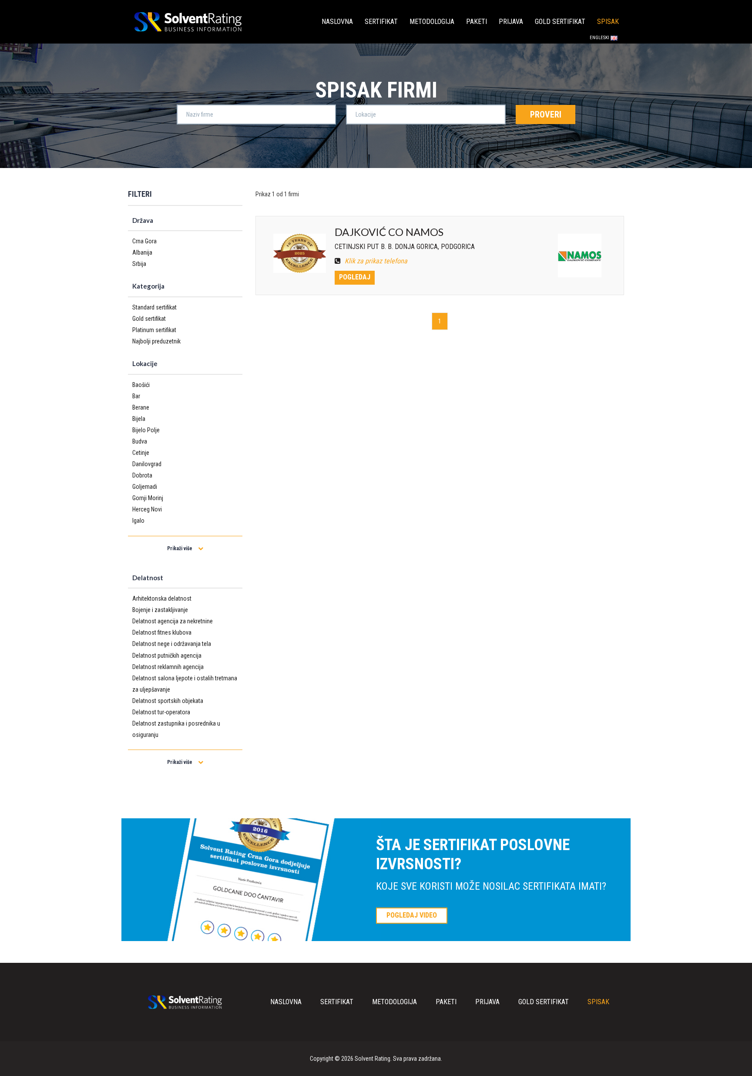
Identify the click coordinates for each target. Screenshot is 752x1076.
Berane (140, 407)
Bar (136, 396)
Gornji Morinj (147, 497)
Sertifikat (381, 21)
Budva (139, 441)
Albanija (142, 252)
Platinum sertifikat (154, 329)
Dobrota (142, 475)
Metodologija (432, 21)
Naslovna (337, 21)
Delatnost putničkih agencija (166, 655)
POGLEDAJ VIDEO (411, 915)
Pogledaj (354, 277)
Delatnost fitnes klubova (161, 632)
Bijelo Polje (146, 430)
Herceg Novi (147, 509)
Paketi (476, 21)
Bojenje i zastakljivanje (160, 609)
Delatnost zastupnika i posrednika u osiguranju (176, 729)
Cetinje (140, 452)
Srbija (139, 263)
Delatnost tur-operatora (161, 712)
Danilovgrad (146, 464)
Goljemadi (144, 486)
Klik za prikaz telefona (375, 261)
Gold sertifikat (560, 21)
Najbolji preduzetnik (156, 341)
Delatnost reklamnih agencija (168, 666)
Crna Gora (144, 241)
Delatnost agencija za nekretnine (172, 621)
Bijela (138, 418)
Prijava (511, 21)
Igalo (138, 520)
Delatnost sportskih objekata (167, 700)
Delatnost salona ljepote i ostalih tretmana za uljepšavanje (184, 684)
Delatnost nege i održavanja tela (171, 643)
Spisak (608, 21)
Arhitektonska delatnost (161, 598)
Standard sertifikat (154, 307)
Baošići (141, 384)
